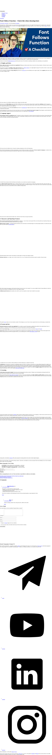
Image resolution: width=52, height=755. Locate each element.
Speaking (3, 15)
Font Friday (4, 14)
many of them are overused (13, 374)
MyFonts (14, 414)
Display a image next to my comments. (9, 522)
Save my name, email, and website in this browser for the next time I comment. (13, 524)
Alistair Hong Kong (10, 486)
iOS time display (11, 224)
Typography (2, 18)
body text (23, 70)
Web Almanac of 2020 (33, 331)
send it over (20, 753)
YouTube (3, 16)
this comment (31, 111)
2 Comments (17, 23)
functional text (24, 107)
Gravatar (5, 522)
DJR (22, 418)
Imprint (13, 751)
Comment (2, 515)
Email (1, 519)
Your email (2, 468)
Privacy (15, 751)
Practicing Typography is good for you (6, 477)
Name (1, 517)
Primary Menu (2, 11)
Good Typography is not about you (5, 476)
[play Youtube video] (26, 42)
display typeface (26, 67)
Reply (5, 504)
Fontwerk (26, 418)
